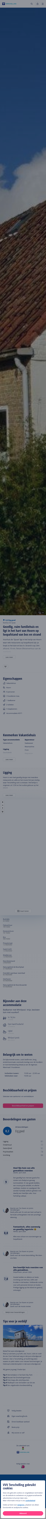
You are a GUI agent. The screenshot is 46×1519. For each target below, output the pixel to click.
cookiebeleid (30, 1500)
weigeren (20, 1505)
